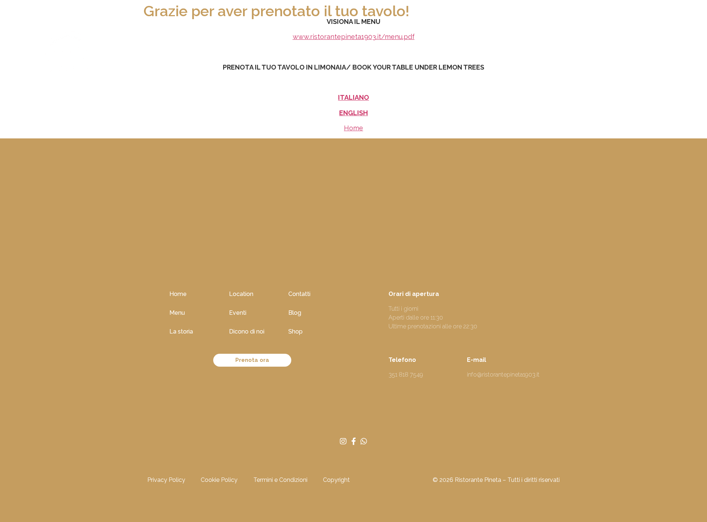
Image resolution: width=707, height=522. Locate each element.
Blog (461, 56)
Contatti (426, 56)
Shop (491, 56)
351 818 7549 (405, 374)
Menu (177, 312)
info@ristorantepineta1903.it (503, 374)
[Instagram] (343, 441)
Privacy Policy (166, 479)
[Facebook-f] (353, 441)
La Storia (253, 56)
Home (181, 56)
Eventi (334, 56)
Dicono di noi (378, 56)
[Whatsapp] (363, 441)
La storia (181, 331)
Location (295, 56)
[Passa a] (517, 56)
